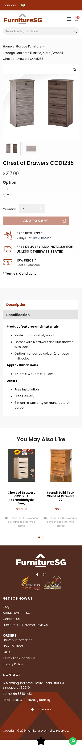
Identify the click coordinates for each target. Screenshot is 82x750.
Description (16, 304)
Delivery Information (17, 640)
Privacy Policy (13, 664)
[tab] (40, 304)
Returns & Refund (39, 238)
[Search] (75, 31)
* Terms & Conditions (19, 273)
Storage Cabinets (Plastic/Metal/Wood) (33, 53)
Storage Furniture (28, 46)
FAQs (6, 652)
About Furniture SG (16, 613)
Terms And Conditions (19, 658)
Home (7, 46)
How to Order (13, 646)
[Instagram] (44, 574)
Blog (6, 607)
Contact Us (11, 619)
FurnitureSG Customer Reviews (25, 625)
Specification (18, 314)
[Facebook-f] (37, 574)
